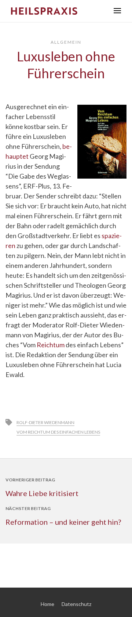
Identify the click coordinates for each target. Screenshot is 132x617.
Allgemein (66, 42)
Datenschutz (76, 604)
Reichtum (51, 345)
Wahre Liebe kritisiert (42, 493)
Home (47, 604)
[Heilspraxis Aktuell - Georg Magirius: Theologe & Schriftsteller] (57, 11)
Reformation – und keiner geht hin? (63, 521)
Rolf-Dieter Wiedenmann (45, 422)
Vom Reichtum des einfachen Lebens (58, 432)
